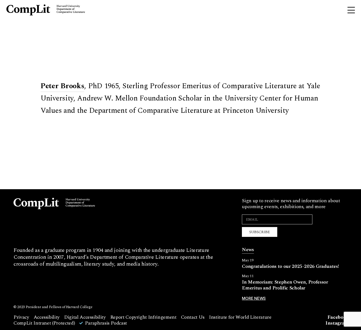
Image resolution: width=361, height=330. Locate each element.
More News (254, 298)
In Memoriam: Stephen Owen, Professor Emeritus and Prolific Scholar (285, 285)
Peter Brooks (62, 86)
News (248, 249)
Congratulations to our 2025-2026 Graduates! (290, 266)
